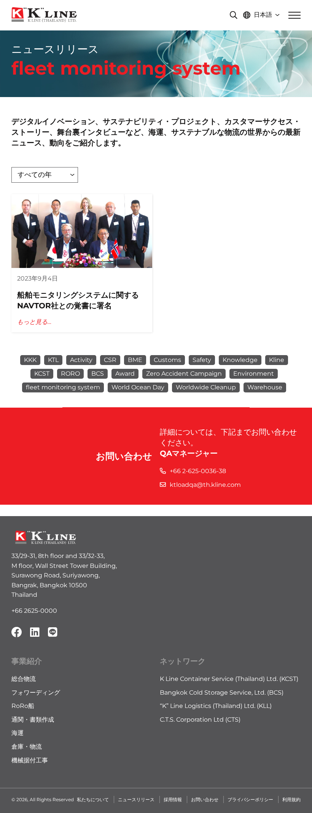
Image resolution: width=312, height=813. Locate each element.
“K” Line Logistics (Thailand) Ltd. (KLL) (216, 705)
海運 (17, 732)
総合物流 (23, 678)
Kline (276, 359)
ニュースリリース (136, 799)
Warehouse (264, 387)
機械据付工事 (29, 760)
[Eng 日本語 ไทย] (263, 15)
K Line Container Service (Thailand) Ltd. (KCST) (229, 678)
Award (125, 373)
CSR (110, 359)
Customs (167, 359)
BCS (97, 373)
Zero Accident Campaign (184, 373)
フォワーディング (35, 692)
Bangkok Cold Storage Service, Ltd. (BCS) (221, 692)
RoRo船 (22, 705)
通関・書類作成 (32, 719)
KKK (30, 359)
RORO (70, 373)
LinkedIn (34, 632)
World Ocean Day (137, 387)
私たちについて (93, 799)
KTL (53, 359)
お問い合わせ (204, 799)
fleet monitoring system (63, 387)
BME (135, 359)
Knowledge (240, 359)
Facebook (16, 632)
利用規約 (291, 799)
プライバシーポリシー (250, 799)
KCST (41, 373)
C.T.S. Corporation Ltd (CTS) (200, 719)
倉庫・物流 (26, 746)
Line (52, 632)
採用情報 (173, 799)
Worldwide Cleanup (206, 387)
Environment (253, 373)
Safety (202, 359)
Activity (81, 359)
